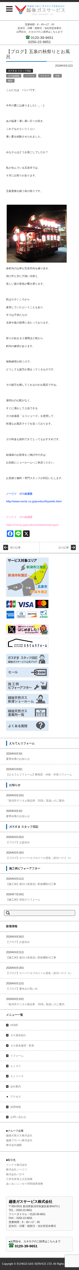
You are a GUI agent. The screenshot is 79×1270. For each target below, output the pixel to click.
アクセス (15, 1096)
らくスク (15, 1066)
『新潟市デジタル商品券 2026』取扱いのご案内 (35, 800)
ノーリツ (29, 76)
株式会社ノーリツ (16, 1169)
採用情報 (15, 1106)
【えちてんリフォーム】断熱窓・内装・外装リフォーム (39, 774)
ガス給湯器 (13, 76)
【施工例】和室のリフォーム (23, 899)
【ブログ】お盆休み (18, 842)
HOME (14, 1025)
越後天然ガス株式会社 (19, 1135)
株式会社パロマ (15, 1174)
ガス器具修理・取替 (22, 1045)
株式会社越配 (14, 1145)
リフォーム (16, 1055)
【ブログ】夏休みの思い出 (22, 988)
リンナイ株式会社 (16, 1164)
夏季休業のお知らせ (18, 758)
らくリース (16, 1076)
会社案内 (15, 1086)
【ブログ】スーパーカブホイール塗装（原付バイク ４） (39, 857)
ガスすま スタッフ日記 (19, 70)
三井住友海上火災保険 (19, 1179)
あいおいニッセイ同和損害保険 (24, 1183)
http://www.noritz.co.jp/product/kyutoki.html (34, 501)
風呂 (10, 80)
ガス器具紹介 (18, 1035)
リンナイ (44, 76)
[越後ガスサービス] (40, 10)
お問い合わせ (18, 1117)
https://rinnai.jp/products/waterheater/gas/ (32, 524)
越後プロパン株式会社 (19, 1140)
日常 (57, 76)
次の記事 (63, 547)
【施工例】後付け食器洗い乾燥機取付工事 (31, 884)
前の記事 (15, 547)
